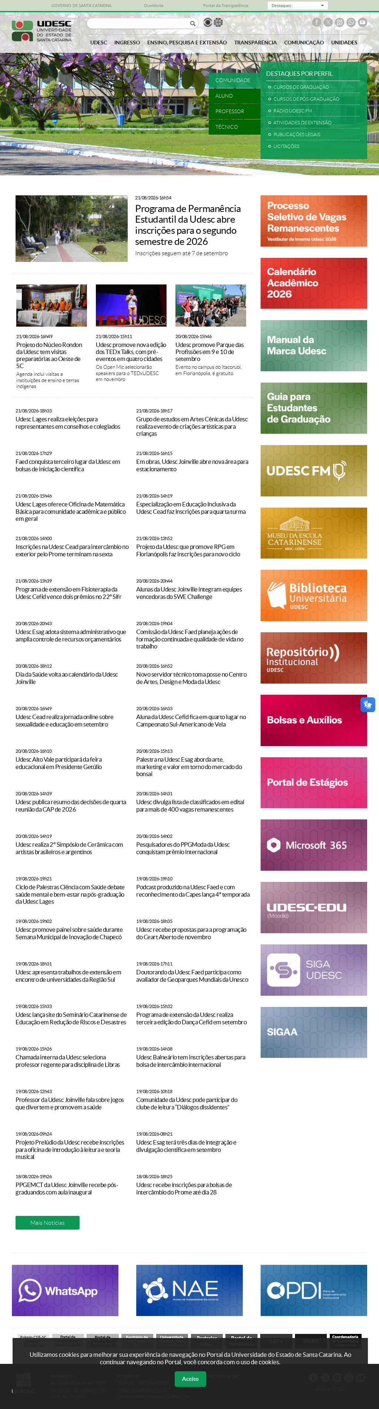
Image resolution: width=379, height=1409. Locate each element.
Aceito (190, 1379)
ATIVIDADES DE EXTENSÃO (303, 122)
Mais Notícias (47, 1223)
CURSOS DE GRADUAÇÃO (301, 87)
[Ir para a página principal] (41, 39)
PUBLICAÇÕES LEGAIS (297, 134)
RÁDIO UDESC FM (293, 110)
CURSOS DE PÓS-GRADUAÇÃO (306, 99)
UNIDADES (344, 42)
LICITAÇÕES (286, 146)
